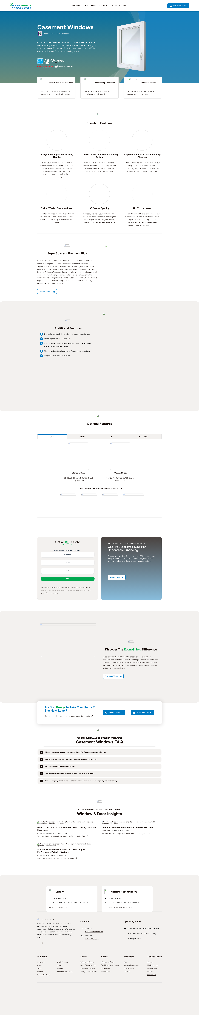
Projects (127, 972)
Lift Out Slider (62, 962)
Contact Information (131, 965)
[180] (68, 494)
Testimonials (105, 972)
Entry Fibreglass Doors (88, 965)
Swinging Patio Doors (88, 972)
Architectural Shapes (65, 972)
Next (67, 579)
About (104, 956)
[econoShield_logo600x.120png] (20, 3)
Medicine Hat (152, 965)
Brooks (149, 972)
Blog (125, 962)
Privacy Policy (129, 968)
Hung (59, 965)
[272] (89, 494)
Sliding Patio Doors (87, 968)
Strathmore (151, 975)
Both (67, 571)
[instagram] (42, 943)
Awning (40, 965)
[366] (110, 494)
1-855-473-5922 (92, 939)
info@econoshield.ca (94, 932)
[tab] (52, 436)
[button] (41, 656)
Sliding (39, 968)
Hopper (60, 968)
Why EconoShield (107, 962)
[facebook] (38, 943)
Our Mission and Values (110, 965)
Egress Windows (43, 975)
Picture (40, 972)
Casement (41, 962)
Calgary (150, 962)
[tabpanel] (99, 478)
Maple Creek (152, 968)
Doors (68, 563)
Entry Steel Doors (87, 962)
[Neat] (133, 494)
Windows (67, 555)
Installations (105, 968)
